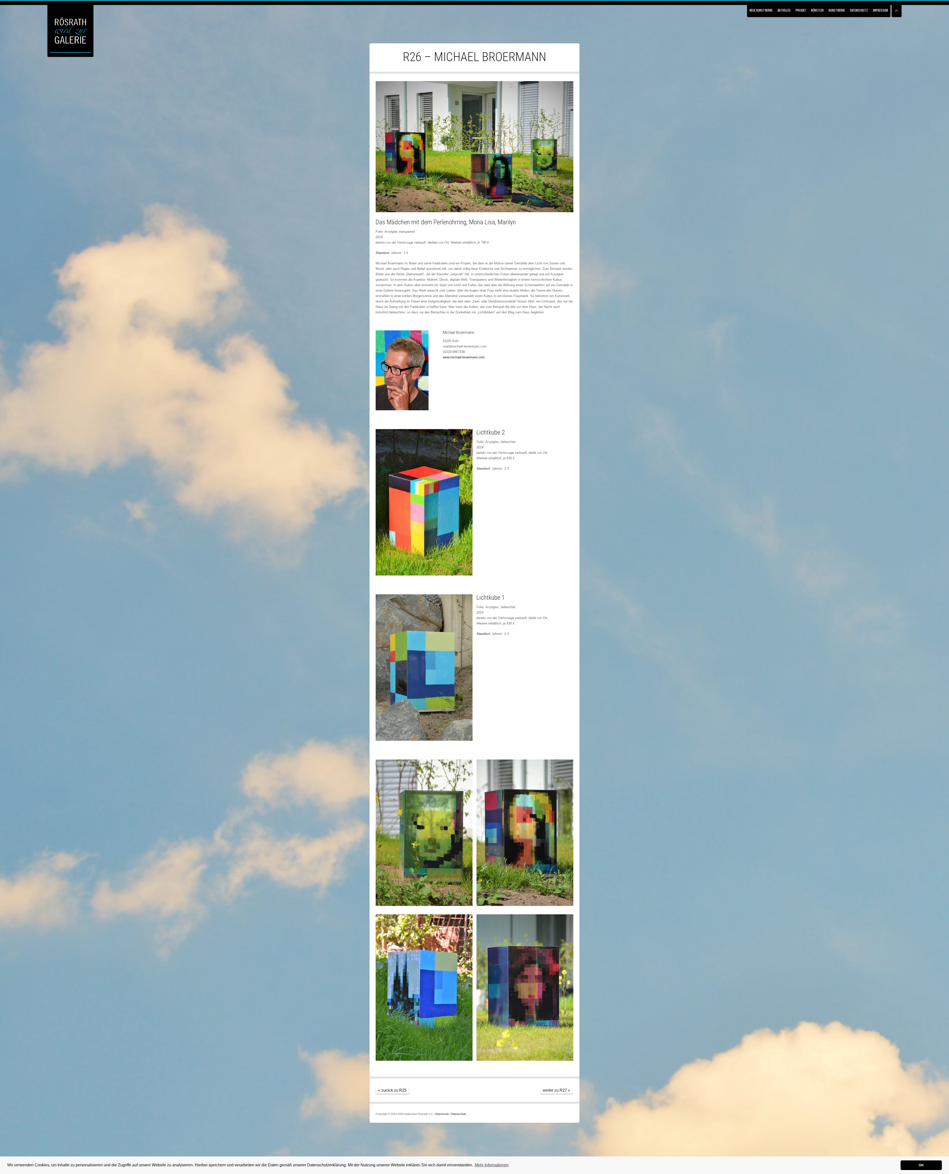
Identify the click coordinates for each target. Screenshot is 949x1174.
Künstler (817, 10)
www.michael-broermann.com (464, 357)
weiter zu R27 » (556, 1090)
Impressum (880, 10)
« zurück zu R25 (392, 1090)
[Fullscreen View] (897, 8)
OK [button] (921, 1165)
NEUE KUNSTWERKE (761, 10)
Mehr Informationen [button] (492, 1165)
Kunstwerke (837, 10)
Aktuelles (784, 10)
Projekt (801, 10)
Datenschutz (859, 10)
